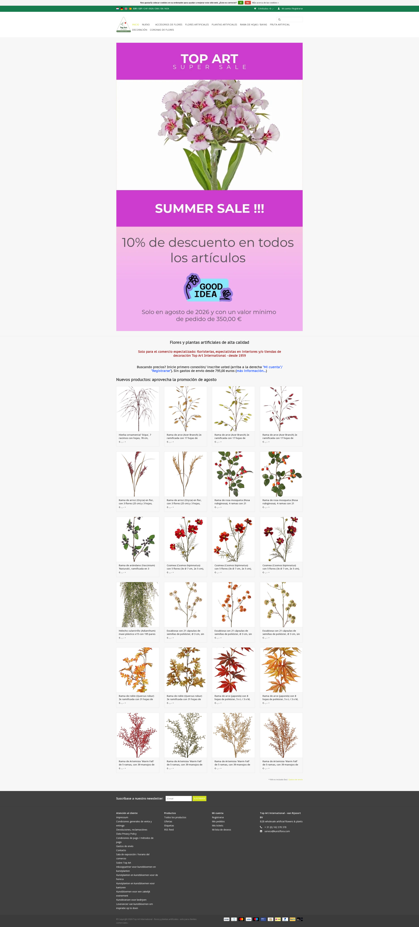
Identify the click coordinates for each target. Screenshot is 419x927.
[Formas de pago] (226, 919)
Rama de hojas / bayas (253, 24)
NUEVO (146, 24)
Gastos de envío (295, 779)
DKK (157, 8)
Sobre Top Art (123, 862)
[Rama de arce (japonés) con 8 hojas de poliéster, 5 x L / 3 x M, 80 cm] (233, 669)
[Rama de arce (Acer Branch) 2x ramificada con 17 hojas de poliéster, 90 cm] (185, 408)
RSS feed (169, 829)
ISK (162, 8)
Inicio (135, 24)
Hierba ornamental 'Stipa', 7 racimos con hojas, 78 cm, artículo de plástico (135, 436)
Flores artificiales (197, 24)
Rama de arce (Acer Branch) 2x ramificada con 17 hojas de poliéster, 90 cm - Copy (280, 436)
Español (130, 8)
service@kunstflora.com (277, 831)
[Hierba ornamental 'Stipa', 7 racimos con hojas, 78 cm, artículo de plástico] (137, 408)
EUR (135, 8)
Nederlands (117, 8)
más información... (251, 371)
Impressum (122, 817)
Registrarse (218, 817)
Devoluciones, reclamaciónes (131, 829)
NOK (167, 8)
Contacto (121, 850)
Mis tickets (217, 825)
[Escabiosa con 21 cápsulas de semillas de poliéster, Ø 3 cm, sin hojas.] (185, 604)
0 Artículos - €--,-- (266, 8)
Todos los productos (175, 817)
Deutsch (121, 8)
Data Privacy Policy (126, 833)
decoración (139, 29)
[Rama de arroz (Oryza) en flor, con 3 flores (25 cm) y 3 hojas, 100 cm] (137, 473)
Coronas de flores (162, 29)
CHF (146, 8)
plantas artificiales (224, 24)
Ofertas (168, 821)
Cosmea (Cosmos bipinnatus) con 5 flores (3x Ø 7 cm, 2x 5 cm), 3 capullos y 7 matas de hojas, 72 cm (185, 567)
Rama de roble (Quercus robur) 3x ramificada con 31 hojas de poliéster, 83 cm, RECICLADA (136, 697)
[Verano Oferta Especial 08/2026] (209, 187)
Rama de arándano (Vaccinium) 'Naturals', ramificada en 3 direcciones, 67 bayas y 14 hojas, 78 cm (137, 567)
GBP (140, 8)
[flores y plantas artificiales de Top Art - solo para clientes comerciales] (123, 25)
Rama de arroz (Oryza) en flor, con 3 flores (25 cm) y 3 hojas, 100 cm (136, 502)
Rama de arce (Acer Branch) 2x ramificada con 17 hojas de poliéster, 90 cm (184, 436)
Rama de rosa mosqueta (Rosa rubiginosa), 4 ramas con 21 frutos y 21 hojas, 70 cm (232, 502)
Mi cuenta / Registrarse (292, 8)
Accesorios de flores (168, 24)
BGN (151, 8)
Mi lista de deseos (221, 829)
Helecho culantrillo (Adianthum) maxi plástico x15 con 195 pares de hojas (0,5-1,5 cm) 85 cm (137, 632)
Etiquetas (169, 825)
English (126, 8)
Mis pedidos (218, 821)
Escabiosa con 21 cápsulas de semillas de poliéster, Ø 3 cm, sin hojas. (185, 632)
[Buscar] (278, 19)
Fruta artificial (280, 24)
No (247, 3)
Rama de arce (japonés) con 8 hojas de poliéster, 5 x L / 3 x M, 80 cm (232, 697)
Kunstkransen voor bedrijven (131, 899)
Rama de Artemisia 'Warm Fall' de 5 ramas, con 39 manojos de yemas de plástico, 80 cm (136, 763)
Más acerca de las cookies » (265, 3)
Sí (241, 3)
